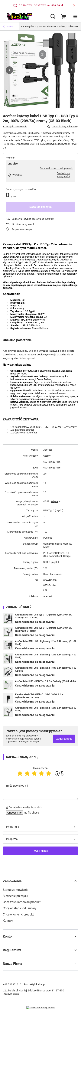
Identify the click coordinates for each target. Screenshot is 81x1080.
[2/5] (27, 773)
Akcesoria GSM (47, 26)
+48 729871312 (12, 984)
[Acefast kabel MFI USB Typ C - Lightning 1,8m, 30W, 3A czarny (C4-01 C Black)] (8, 618)
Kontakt (8, 920)
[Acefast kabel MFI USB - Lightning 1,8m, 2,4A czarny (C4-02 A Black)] (8, 672)
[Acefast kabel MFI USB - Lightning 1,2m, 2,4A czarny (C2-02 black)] (8, 711)
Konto (7, 936)
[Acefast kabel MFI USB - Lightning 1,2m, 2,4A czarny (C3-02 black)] (8, 658)
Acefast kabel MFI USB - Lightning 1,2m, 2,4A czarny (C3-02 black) (45, 656)
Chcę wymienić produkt (18, 914)
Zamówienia (12, 881)
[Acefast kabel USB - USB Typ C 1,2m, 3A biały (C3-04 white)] (8, 685)
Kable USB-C (74, 26)
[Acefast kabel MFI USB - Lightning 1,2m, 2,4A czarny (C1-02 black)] (8, 645)
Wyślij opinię (41, 850)
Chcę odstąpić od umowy (19, 908)
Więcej (32, 504)
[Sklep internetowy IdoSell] (40, 1007)
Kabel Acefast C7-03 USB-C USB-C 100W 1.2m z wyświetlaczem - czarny (39, 696)
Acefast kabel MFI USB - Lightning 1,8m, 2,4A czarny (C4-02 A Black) (45, 669)
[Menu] (75, 16)
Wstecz (10, 26)
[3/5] (34, 773)
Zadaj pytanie (64, 738)
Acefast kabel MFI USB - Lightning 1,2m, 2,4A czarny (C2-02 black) (45, 709)
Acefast (47, 449)
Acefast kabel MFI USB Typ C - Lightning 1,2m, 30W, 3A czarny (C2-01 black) (43, 629)
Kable (62, 26)
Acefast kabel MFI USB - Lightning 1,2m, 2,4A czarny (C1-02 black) (45, 643)
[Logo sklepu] (19, 16)
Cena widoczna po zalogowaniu (56, 168)
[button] (9, 70)
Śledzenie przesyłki (15, 896)
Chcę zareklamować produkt (21, 902)
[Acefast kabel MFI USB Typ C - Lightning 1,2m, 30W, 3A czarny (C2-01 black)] (8, 632)
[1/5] (20, 773)
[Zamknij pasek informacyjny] (74, 5)
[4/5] (41, 773)
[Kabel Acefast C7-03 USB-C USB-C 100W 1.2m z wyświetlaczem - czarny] (8, 698)
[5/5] (48, 773)
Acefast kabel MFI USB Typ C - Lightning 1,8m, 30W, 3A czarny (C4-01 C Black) (43, 616)
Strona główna (28, 26)
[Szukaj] (52, 16)
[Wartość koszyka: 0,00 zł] (63, 16)
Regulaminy (12, 950)
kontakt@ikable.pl (34, 984)
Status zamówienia (15, 890)
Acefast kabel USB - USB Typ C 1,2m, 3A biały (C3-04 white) (45, 681)
